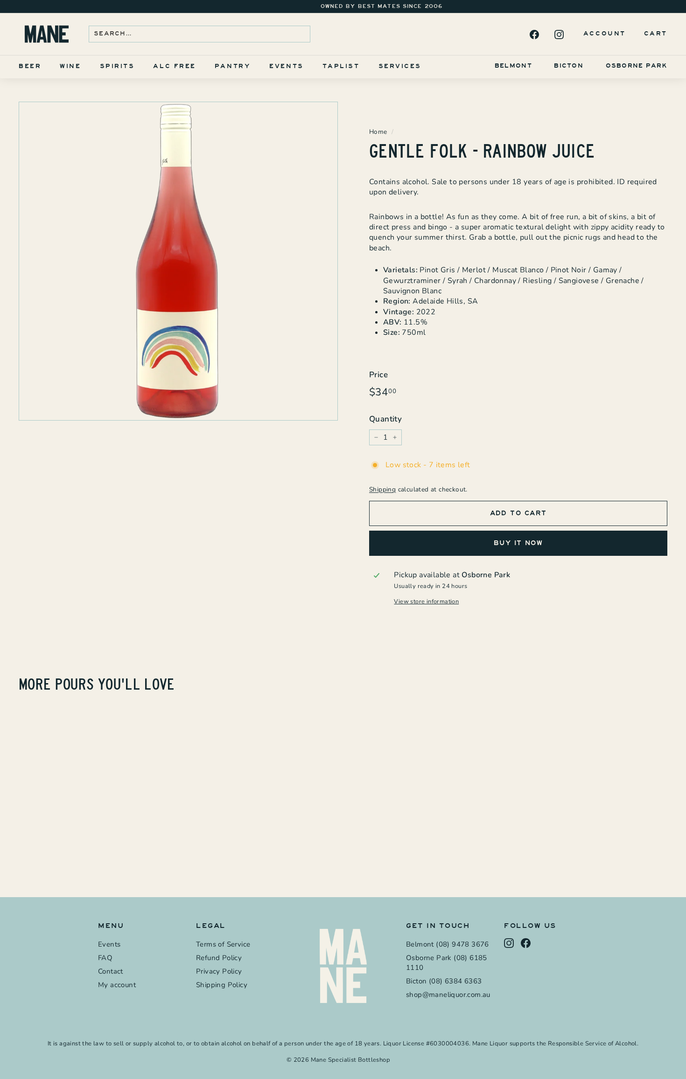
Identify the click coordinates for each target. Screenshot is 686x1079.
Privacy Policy (219, 971)
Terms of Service (223, 944)
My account (117, 984)
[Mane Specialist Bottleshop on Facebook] (533, 34)
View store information (426, 602)
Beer (30, 66)
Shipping (382, 489)
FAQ (105, 957)
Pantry (233, 66)
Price (378, 374)
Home (378, 131)
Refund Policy (219, 957)
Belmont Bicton (539, 65)
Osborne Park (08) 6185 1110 (446, 962)
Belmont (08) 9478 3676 (447, 944)
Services (399, 66)
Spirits (117, 66)
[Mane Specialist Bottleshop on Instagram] (558, 34)
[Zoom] (178, 261)
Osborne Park (636, 65)
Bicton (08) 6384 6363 (444, 981)
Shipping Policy (221, 984)
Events (286, 66)
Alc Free (174, 66)
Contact (110, 971)
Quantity (385, 419)
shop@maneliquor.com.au (448, 994)
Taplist (341, 66)
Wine (70, 66)
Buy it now (518, 543)
